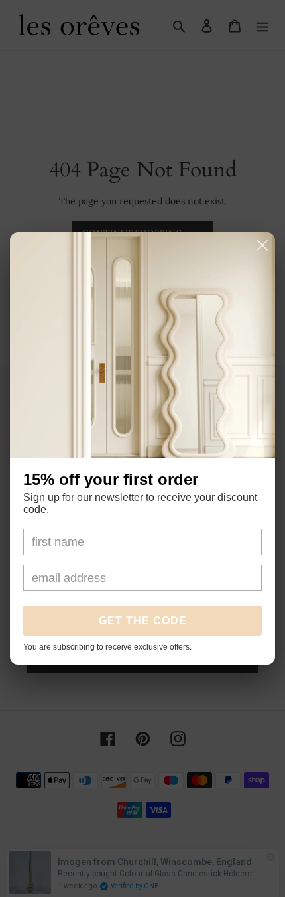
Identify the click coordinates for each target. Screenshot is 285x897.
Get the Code (143, 620)
